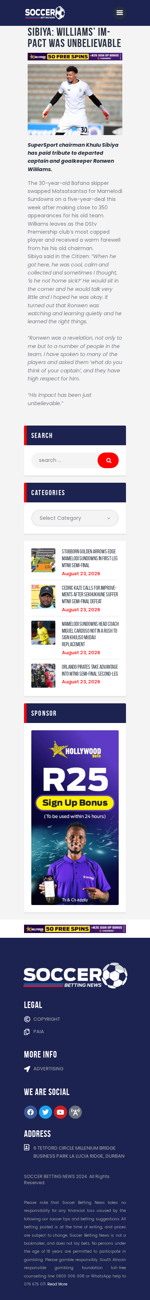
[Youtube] (60, 1112)
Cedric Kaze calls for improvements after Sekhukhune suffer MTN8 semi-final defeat (90, 595)
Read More (57, 1284)
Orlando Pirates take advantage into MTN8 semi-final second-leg (90, 670)
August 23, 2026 (81, 573)
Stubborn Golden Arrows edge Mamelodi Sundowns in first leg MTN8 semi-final (90, 558)
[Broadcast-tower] (75, 1112)
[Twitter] (45, 1112)
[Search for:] (75, 460)
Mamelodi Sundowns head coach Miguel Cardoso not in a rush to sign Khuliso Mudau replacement (90, 634)
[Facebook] (30, 1112)
